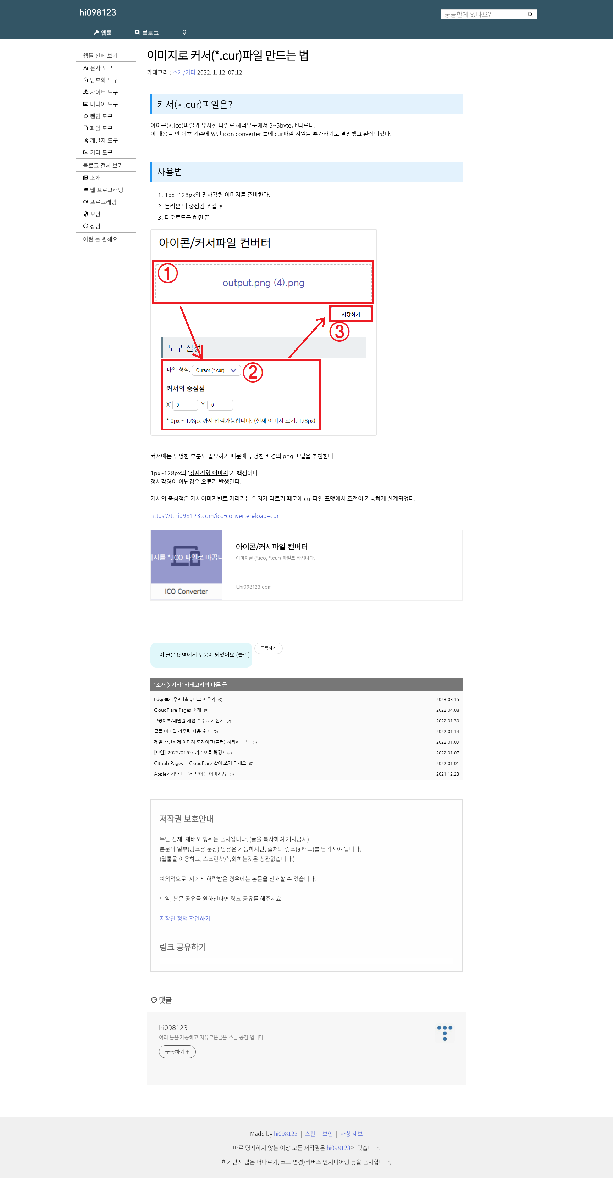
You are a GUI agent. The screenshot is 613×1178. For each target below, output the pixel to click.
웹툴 (105, 32)
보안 (327, 1133)
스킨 (310, 1133)
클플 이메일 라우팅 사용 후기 (182, 731)
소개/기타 (184, 72)
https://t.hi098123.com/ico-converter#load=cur (214, 515)
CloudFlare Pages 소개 (177, 710)
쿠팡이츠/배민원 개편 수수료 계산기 (189, 720)
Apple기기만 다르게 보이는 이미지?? (190, 773)
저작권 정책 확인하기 (185, 918)
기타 (176, 685)
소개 (161, 685)
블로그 (149, 32)
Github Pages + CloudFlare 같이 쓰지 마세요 (200, 763)
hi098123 (97, 12)
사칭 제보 (351, 1133)
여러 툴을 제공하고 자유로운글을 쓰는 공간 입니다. (212, 1037)
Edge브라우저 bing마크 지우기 (184, 699)
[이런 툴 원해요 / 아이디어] (184, 32)
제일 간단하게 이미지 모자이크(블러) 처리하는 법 (202, 741)
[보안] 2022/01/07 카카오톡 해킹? (189, 752)
